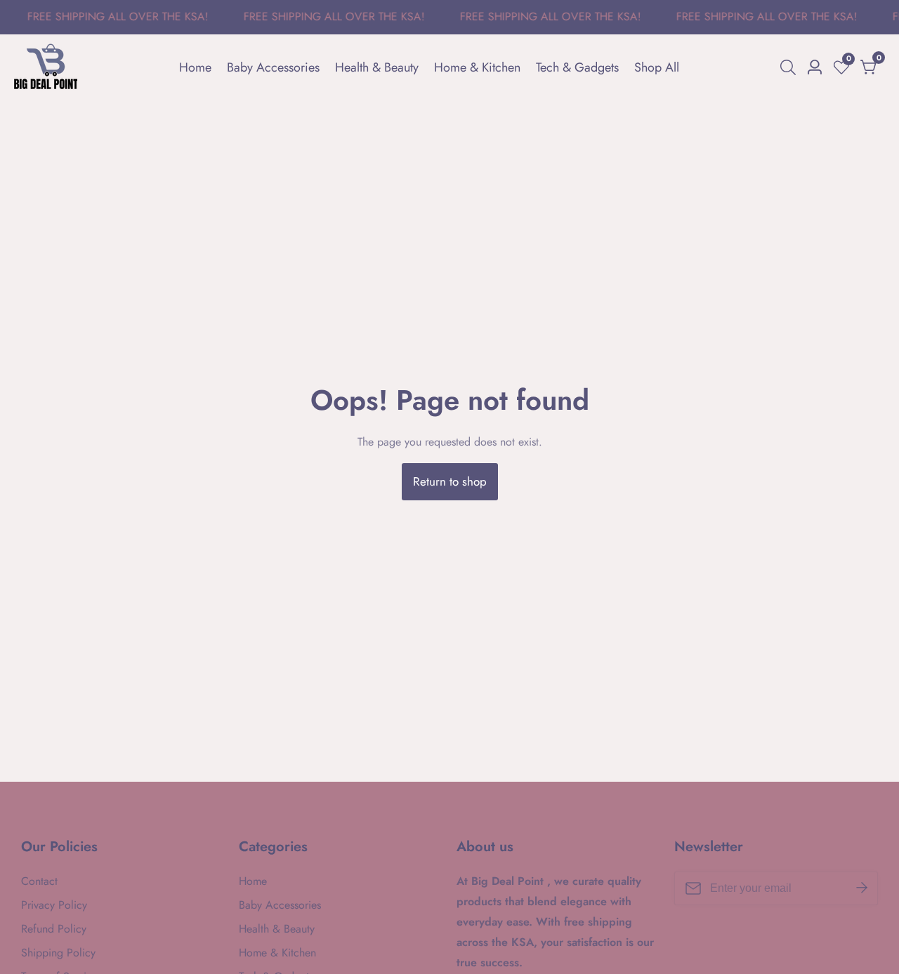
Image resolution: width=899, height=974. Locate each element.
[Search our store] (790, 67)
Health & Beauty (377, 67)
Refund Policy (53, 929)
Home (195, 67)
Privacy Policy (54, 905)
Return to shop (450, 481)
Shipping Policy (58, 953)
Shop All (656, 67)
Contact (39, 881)
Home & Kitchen (477, 67)
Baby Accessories (273, 67)
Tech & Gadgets (577, 67)
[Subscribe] (861, 888)
